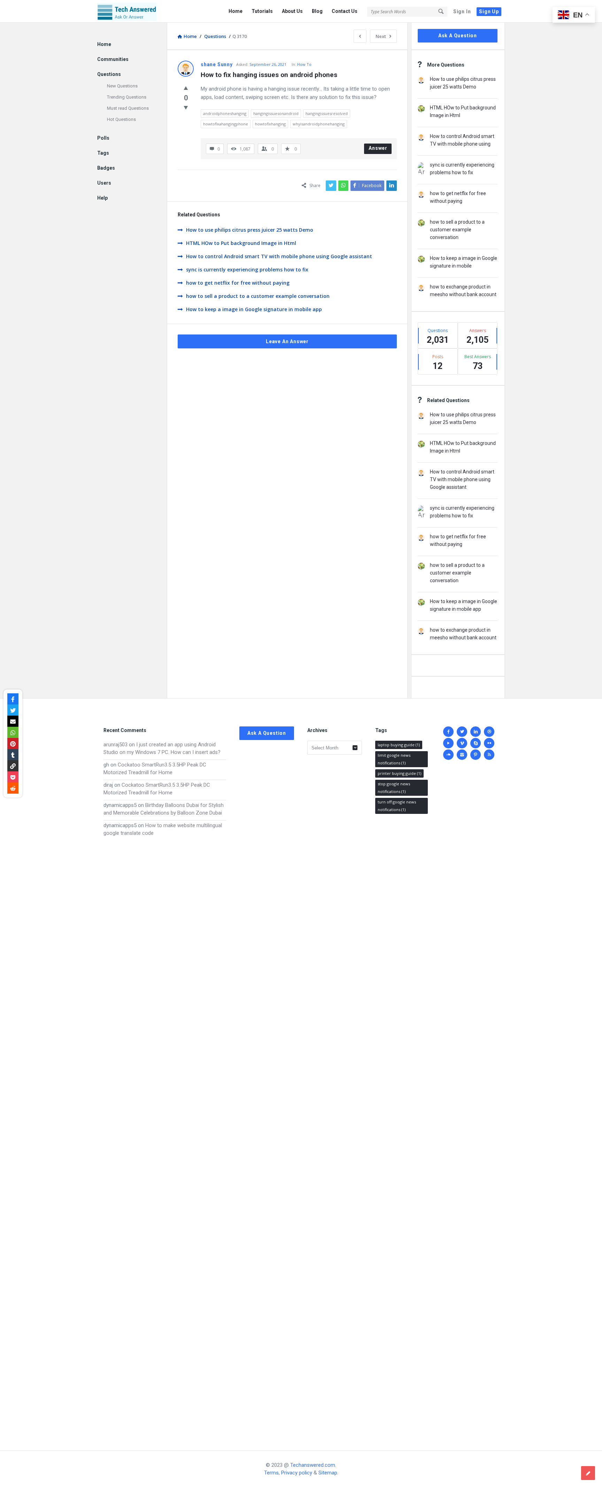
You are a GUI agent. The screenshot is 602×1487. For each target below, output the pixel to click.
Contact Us (344, 11)
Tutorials (262, 11)
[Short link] (12, 765)
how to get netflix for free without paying (238, 282)
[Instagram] (462, 754)
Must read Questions (128, 108)
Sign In (462, 11)
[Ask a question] (588, 1473)
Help (102, 198)
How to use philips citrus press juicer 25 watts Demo (249, 229)
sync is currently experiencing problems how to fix (247, 269)
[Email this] (12, 721)
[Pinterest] (475, 754)
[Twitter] (462, 731)
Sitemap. (328, 1473)
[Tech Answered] (132, 11)
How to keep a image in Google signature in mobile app (254, 309)
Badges (106, 168)
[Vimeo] (462, 743)
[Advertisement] (164, 1137)
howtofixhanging (270, 123)
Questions (109, 74)
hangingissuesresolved (327, 113)
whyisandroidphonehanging (319, 123)
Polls (103, 138)
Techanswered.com (312, 1465)
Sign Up (489, 11)
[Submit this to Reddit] (12, 788)
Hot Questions (121, 119)
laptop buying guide (399, 744)
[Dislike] (186, 107)
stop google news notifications (394, 787)
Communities (113, 59)
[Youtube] (448, 743)
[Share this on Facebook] (12, 698)
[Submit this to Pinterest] (12, 743)
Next (381, 36)
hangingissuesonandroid (276, 113)
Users (104, 183)
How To (304, 64)
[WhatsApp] (12, 732)
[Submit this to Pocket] (12, 777)
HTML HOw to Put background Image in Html (241, 243)
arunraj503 (115, 744)
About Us (292, 11)
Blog (317, 11)
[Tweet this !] (12, 710)
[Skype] (475, 743)
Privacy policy (296, 1473)
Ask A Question (457, 35)
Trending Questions (126, 97)
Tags (103, 153)
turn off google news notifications (397, 805)
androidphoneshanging (224, 113)
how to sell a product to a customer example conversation (258, 296)
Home (235, 11)
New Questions (122, 85)
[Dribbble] (489, 731)
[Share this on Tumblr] (12, 754)
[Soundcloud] (448, 754)
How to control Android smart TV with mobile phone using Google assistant (279, 256)
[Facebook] (448, 731)
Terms (271, 1473)
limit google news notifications (394, 759)
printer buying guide (399, 773)
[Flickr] (489, 743)
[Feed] (489, 754)
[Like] (186, 88)
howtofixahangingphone (225, 123)
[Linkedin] (475, 731)
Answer (378, 148)
